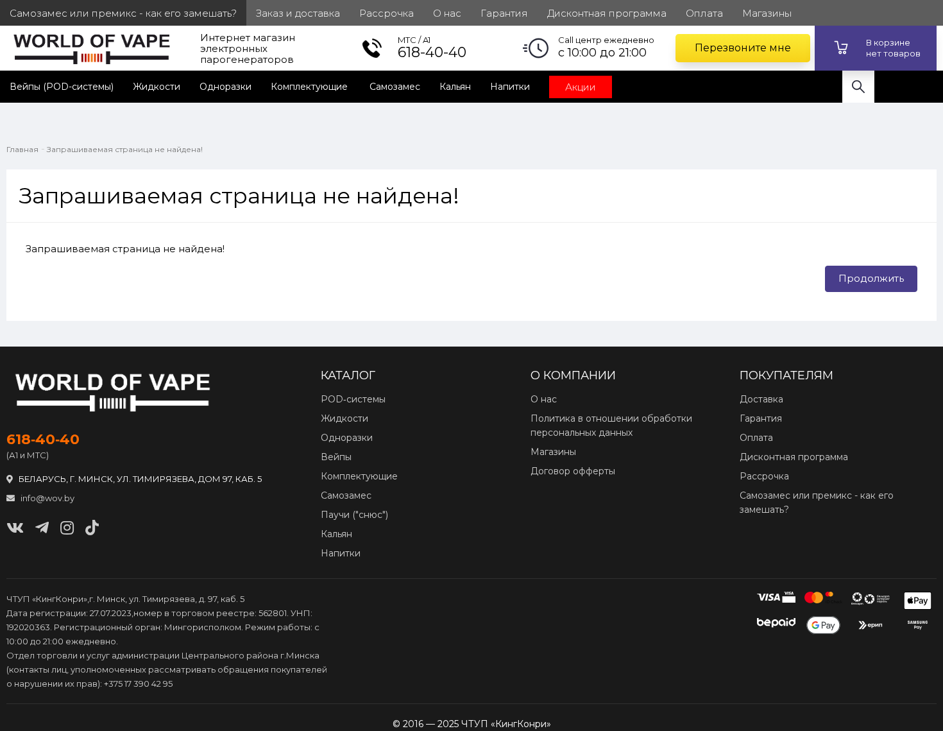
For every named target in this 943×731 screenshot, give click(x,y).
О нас (544, 399)
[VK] (15, 528)
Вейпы (336, 457)
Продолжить (871, 278)
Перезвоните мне (743, 48)
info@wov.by (46, 498)
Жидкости (156, 86)
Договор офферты (573, 471)
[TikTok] (92, 528)
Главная (22, 149)
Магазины (553, 452)
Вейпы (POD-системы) (62, 86)
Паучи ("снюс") (354, 514)
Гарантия (761, 418)
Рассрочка (764, 476)
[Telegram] (42, 528)
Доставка (761, 399)
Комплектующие (310, 86)
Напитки (510, 86)
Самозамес (395, 86)
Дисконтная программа (794, 457)
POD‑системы (353, 399)
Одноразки (225, 86)
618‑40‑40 (43, 440)
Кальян (455, 86)
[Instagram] (67, 528)
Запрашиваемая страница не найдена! (125, 149)
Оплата (756, 437)
